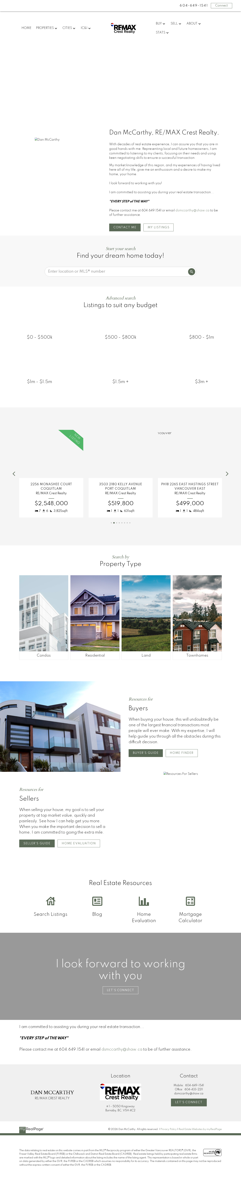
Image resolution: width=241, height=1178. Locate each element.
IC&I (84, 28)
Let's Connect (189, 1102)
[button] (125, 227)
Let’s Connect (120, 990)
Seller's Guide (36, 843)
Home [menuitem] (26, 28)
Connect (221, 5)
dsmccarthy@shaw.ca (192, 210)
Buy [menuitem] (159, 23)
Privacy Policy (168, 1129)
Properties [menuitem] (45, 28)
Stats (160, 32)
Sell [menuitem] (174, 23)
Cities (67, 28)
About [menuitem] (191, 23)
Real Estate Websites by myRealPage (200, 1129)
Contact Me (124, 227)
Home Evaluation (79, 843)
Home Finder (182, 753)
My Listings (159, 227)
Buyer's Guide (146, 753)
